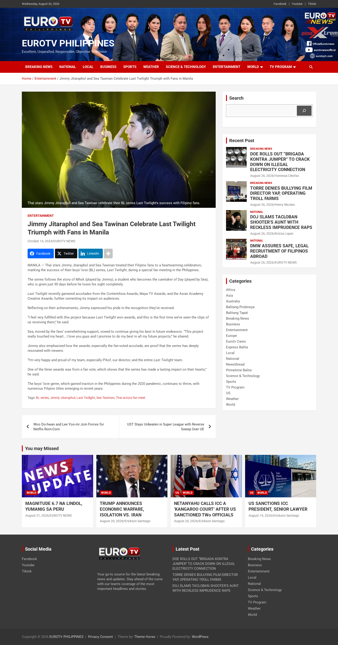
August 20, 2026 (111, 521)
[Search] (304, 111)
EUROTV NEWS (64, 241)
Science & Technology (186, 67)
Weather (151, 67)
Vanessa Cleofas (287, 175)
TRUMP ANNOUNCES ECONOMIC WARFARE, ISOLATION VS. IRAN (122, 509)
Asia (229, 295)
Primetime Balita (239, 370)
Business (108, 67)
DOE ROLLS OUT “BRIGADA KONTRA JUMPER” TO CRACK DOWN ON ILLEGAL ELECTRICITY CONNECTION (280, 161)
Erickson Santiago (137, 521)
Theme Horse (144, 637)
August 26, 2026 (262, 175)
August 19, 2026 (260, 515)
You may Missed (42, 448)
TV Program (281, 67)
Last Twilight (86, 398)
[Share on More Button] (108, 253)
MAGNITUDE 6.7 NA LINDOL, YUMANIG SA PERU (53, 506)
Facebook (280, 4)
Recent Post (241, 140)
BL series (42, 398)
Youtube (297, 4)
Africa (230, 290)
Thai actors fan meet (130, 398)
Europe (231, 336)
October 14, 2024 (40, 241)
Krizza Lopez (284, 233)
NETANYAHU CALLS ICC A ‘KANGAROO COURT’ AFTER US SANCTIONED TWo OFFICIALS (205, 509)
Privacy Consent (100, 637)
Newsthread (235, 364)
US (228, 393)
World (253, 67)
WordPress (200, 637)
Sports (129, 67)
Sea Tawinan (105, 398)
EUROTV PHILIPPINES (68, 43)
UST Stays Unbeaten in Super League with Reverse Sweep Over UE (165, 426)
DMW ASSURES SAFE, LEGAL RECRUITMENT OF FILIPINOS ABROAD (279, 251)
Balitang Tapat (237, 313)
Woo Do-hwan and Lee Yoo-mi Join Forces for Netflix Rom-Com (68, 426)
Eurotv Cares (236, 341)
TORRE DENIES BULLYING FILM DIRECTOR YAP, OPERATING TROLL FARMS (281, 193)
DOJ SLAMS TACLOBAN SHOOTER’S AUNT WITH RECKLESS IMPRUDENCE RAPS (281, 222)
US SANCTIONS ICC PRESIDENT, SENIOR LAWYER (278, 506)
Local (88, 67)
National (67, 67)
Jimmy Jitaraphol (62, 398)
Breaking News (38, 67)
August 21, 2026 (37, 515)
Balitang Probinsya (240, 307)
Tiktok (312, 4)
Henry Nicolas (285, 204)
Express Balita (237, 347)
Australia (233, 301)
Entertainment (226, 67)
